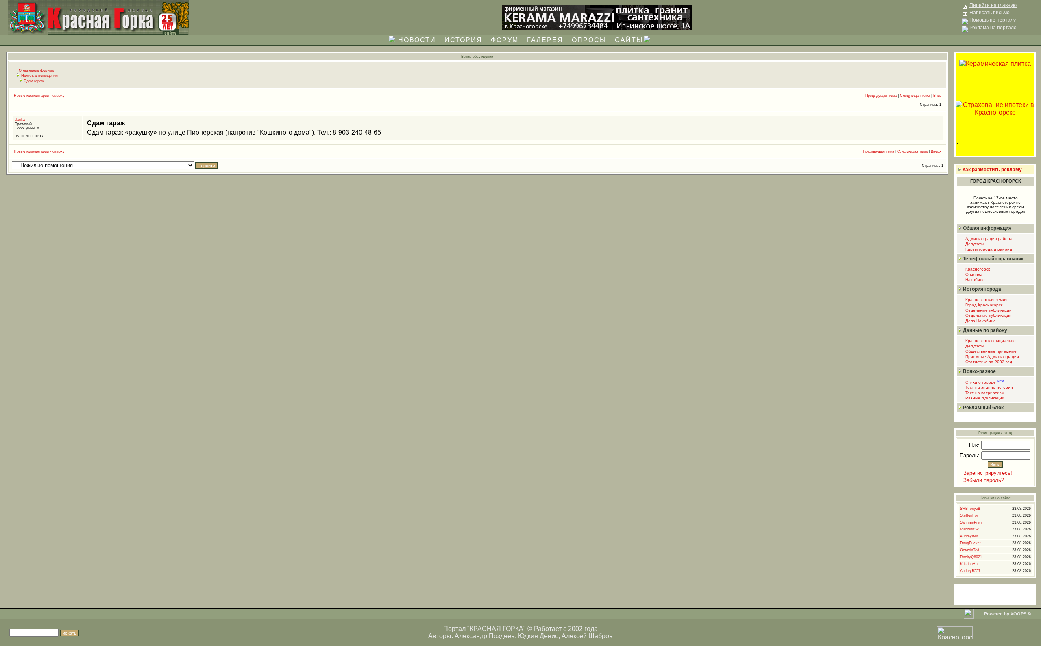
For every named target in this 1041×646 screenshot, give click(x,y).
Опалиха (973, 274)
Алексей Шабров (587, 636)
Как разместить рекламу (992, 169)
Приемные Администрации (991, 356)
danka (20, 120)
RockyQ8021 (971, 557)
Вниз (937, 96)
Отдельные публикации (988, 310)
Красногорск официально (990, 340)
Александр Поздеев (485, 636)
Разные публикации (984, 398)
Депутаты (974, 244)
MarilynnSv (969, 529)
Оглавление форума (36, 70)
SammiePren (971, 522)
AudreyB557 (970, 571)
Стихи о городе (984, 382)
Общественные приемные (990, 351)
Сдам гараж (34, 81)
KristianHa (969, 564)
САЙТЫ (629, 40)
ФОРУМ (504, 40)
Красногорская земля (985, 299)
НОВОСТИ (417, 40)
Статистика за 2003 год (988, 362)
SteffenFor (969, 515)
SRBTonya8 (970, 508)
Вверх (936, 151)
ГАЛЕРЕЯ (545, 40)
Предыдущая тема (881, 96)
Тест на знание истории (988, 387)
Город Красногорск (983, 305)
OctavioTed (969, 550)
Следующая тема (915, 96)
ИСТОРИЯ (463, 40)
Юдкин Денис (538, 636)
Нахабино (974, 279)
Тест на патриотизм (984, 393)
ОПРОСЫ (589, 40)
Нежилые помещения (39, 76)
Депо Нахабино (980, 321)
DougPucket (970, 543)
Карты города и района (988, 249)
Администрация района (988, 238)
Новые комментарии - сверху (39, 96)
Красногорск (977, 269)
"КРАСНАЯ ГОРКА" (496, 628)
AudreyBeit (969, 536)
